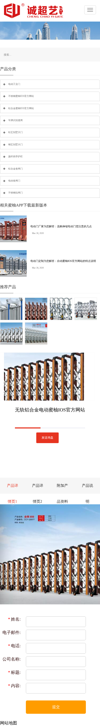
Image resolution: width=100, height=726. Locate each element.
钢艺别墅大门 (15, 144)
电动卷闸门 (14, 180)
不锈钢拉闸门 (15, 192)
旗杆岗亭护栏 (15, 156)
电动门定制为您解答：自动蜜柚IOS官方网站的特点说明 (63, 260)
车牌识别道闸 (15, 120)
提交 (56, 707)
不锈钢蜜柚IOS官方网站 (21, 96)
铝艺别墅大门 (15, 132)
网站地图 (8, 723)
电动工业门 (14, 84)
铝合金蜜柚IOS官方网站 (21, 108)
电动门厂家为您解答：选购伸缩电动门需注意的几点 (61, 226)
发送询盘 (47, 437)
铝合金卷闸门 (15, 168)
